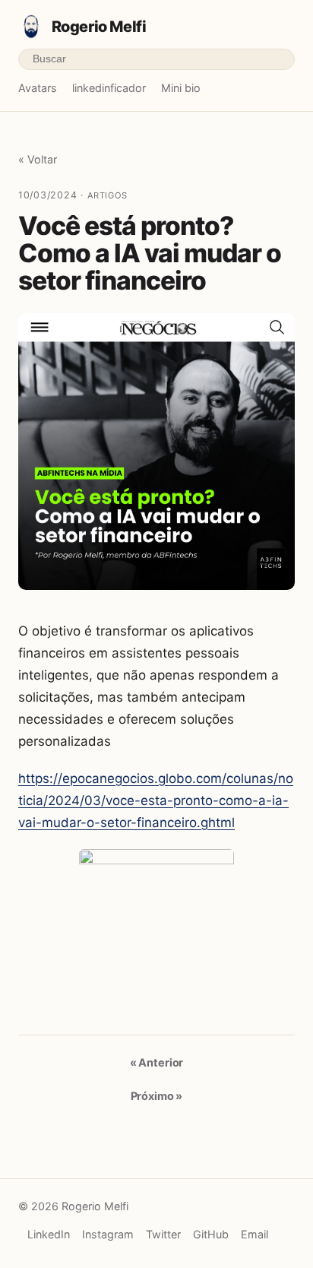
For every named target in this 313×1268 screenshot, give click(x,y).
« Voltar (37, 159)
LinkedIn (48, 1234)
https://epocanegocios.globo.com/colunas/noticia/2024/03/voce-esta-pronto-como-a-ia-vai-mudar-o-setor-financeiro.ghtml (155, 800)
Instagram (108, 1234)
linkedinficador (109, 87)
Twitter (163, 1234)
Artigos (107, 195)
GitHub (211, 1234)
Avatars (37, 87)
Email (254, 1234)
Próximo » (157, 1095)
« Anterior (157, 1062)
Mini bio (181, 87)
